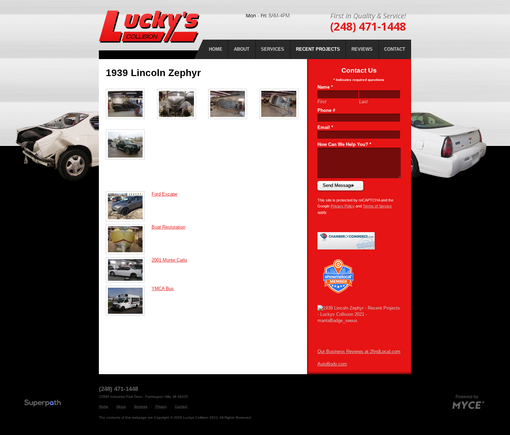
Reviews (362, 49)
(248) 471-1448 (368, 26)
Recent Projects (318, 49)
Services (272, 49)
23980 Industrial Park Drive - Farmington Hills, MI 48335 (143, 397)
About (241, 49)
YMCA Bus (163, 288)
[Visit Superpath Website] (42, 404)
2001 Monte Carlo (169, 260)
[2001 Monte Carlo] (129, 269)
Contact (394, 49)
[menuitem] (215, 49)
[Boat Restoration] (129, 238)
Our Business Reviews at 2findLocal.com (358, 351)
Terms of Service (377, 206)
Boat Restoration (168, 227)
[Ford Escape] (129, 205)
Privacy (161, 406)
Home (215, 49)
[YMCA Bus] (129, 300)
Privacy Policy (343, 206)
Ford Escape (164, 194)
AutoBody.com (332, 364)
